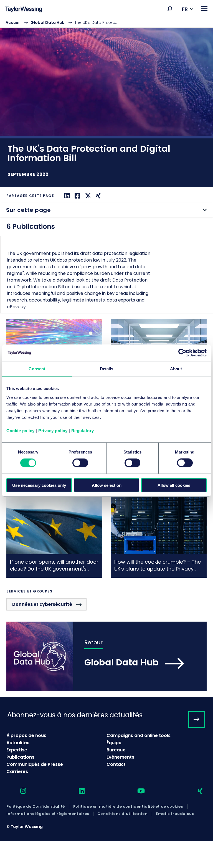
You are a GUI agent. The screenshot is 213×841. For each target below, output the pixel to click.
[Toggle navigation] (204, 8)
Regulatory (82, 430)
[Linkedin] (66, 195)
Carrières (17, 771)
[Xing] (98, 195)
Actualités (17, 742)
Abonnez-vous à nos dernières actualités (75, 715)
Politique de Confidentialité (35, 806)
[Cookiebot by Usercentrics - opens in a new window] (182, 353)
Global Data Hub (48, 22)
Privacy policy (52, 430)
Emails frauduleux (175, 814)
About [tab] (176, 368)
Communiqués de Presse (34, 764)
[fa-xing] (195, 791)
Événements (120, 757)
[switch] (80, 463)
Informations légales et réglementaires (47, 814)
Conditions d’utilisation (122, 814)
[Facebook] (76, 195)
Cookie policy (20, 430)
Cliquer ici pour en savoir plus (54, 537)
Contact (116, 764)
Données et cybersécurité (42, 604)
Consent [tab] (37, 368)
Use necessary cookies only (39, 485)
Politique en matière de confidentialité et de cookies (128, 806)
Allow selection (106, 485)
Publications (20, 757)
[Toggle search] (170, 8)
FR (185, 9)
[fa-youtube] (136, 791)
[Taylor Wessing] (23, 10)
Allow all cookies (174, 485)
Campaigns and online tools (138, 735)
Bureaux (115, 750)
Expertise (16, 750)
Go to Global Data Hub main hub (106, 656)
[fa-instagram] (18, 791)
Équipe (113, 742)
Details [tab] (106, 368)
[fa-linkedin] (77, 791)
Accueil (13, 22)
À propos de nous (26, 735)
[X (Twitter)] (87, 195)
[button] (170, 8)
